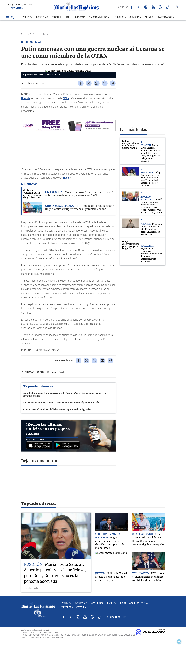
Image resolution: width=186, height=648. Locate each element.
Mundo (149, 17)
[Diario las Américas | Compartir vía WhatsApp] (97, 83)
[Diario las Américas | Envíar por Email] (105, 83)
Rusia (66, 177)
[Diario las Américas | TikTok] (167, 7)
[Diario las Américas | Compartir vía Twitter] (89, 83)
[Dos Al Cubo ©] (150, 634)
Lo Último (42, 17)
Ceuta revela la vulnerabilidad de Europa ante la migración (57, 409)
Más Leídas (97, 603)
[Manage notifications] (179, 641)
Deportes (118, 17)
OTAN (66, 98)
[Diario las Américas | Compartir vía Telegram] (113, 83)
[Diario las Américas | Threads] (160, 7)
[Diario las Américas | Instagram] (146, 7)
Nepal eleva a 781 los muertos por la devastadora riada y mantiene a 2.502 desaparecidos (66, 394)
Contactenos (113, 617)
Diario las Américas (30, 34)
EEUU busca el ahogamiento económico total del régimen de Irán (61, 403)
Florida (56, 17)
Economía (79, 17)
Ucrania (25, 98)
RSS (124, 617)
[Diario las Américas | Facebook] (131, 7)
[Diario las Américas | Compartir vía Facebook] (81, 83)
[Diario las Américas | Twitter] (138, 7)
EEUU (67, 17)
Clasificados (164, 17)
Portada (27, 17)
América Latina (98, 17)
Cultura (134, 17)
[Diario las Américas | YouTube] (153, 7)
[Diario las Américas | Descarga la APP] (40, 445)
